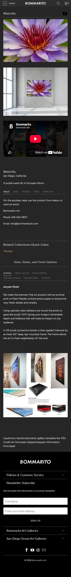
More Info (48, 192)
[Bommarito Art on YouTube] (32, 550)
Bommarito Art (39, 560)
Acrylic (7, 273)
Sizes (15, 192)
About (6, 192)
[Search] (59, 3)
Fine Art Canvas (11, 278)
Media (36, 192)
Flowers (8, 251)
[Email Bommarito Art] (43, 550)
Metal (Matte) (39, 273)
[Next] (65, 14)
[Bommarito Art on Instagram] (38, 550)
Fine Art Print (31, 278)
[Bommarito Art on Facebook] (26, 550)
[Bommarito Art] (35, 3)
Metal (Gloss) (22, 273)
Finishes (26, 192)
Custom (46, 278)
